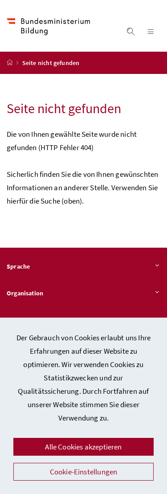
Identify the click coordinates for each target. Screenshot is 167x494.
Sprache (18, 266)
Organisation (25, 293)
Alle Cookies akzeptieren (83, 447)
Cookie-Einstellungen (84, 472)
